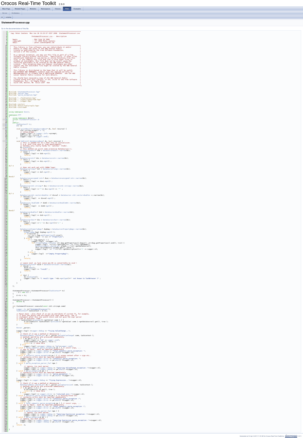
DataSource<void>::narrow (55, 264)
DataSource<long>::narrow (54, 169)
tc (30, 124)
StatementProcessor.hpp (28, 92)
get (46, 153)
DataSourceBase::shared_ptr (47, 246)
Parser (19, 328)
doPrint (24, 141)
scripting (8, 17)
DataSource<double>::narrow (57, 212)
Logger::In (21, 309)
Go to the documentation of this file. (15, 29)
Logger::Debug (38, 331)
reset (26, 147)
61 (4, 124)
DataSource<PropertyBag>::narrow (67, 229)
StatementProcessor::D (29, 120)
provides (37, 320)
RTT (19, 115)
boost (26, 112)
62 (4, 126)
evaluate (31, 277)
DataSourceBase (40, 129)
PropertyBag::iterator (46, 243)
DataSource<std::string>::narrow (64, 186)
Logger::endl (42, 136)
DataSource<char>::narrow (54, 220)
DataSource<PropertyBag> (31, 229)
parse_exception (33, 371)
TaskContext (21, 124)
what (57, 352)
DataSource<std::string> (31, 186)
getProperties (47, 235)
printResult (26, 129)
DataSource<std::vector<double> (34, 195)
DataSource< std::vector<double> (75, 195)
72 (4, 141)
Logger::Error (42, 352)
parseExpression (65, 385)
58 (4, 120)
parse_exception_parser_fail (38, 363)
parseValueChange (65, 335)
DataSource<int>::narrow (53, 158)
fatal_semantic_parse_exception (40, 348)
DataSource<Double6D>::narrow (63, 203)
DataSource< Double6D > (30, 203)
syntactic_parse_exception (38, 355)
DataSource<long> (27, 169)
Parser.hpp (23, 93)
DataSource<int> (27, 158)
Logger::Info (42, 133)
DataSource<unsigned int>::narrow (66, 178)
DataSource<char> (27, 220)
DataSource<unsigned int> (31, 178)
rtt (2, 17)
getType (64, 278)
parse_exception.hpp (27, 95)
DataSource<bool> (27, 150)
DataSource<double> (28, 212)
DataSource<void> (27, 264)
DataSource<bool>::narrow (54, 150)
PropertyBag (29, 232)
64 (4, 129)
